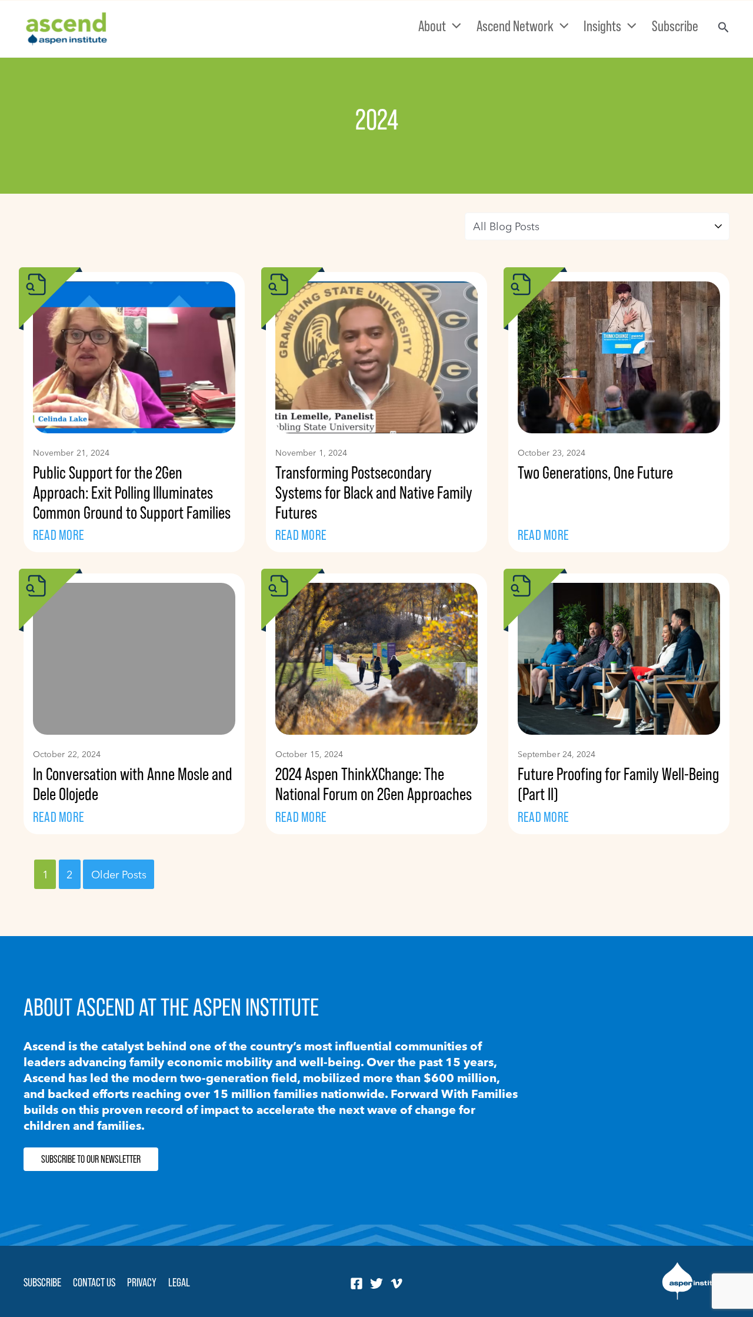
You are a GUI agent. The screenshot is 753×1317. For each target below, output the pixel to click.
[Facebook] (356, 1283)
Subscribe (42, 1282)
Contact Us (94, 1282)
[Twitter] (376, 1283)
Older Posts (118, 874)
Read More (58, 535)
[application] (453, 26)
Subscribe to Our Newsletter (91, 1159)
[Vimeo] (396, 1283)
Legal (179, 1282)
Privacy (141, 1282)
